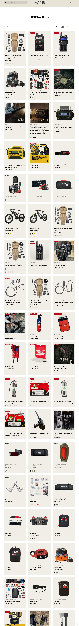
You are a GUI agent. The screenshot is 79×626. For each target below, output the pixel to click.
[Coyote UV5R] (34, 307)
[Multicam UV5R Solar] (57, 235)
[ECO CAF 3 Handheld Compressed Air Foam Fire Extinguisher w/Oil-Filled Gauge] (64, 388)
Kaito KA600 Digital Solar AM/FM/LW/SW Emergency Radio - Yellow (15, 166)
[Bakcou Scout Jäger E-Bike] (15, 215)
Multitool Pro (8, 499)
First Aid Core (57, 601)
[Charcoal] (8, 97)
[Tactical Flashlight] (39, 588)
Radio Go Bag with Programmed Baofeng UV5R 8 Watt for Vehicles (39, 301)
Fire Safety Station (9, 366)
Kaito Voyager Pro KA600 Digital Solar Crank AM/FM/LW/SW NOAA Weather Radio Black (63, 128)
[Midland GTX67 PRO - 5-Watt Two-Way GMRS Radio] (15, 113)
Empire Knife (8, 533)
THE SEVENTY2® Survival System (12, 601)
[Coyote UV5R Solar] (59, 235)
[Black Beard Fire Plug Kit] (39, 153)
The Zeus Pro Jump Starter (36, 198)
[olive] (32, 97)
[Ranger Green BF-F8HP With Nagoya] (12, 272)
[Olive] (32, 471)
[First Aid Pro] (15, 554)
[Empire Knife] (15, 520)
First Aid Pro (8, 567)
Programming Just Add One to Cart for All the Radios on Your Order (63, 264)
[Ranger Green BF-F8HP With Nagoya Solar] (12, 63)
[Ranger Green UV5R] (37, 307)
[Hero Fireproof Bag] (64, 323)
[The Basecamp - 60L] (64, 554)
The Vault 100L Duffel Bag (60, 499)
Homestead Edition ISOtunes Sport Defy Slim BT (63, 93)
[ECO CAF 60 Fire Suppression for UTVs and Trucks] (39, 388)
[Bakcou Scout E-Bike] (39, 215)
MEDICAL (39, 6)
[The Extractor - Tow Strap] (39, 554)
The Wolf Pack (57, 165)
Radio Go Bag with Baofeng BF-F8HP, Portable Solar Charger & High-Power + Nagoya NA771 (14, 57)
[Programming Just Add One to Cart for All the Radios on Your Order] (64, 251)
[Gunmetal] (34, 471)
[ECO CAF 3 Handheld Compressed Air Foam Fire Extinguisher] (15, 388)
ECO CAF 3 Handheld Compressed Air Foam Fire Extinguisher (14, 402)
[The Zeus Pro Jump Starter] (39, 185)
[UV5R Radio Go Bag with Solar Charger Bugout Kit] (64, 215)
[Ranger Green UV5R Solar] (61, 235)
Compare (58, 26)
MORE (57, 6)
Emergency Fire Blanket (35, 366)
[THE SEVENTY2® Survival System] (15, 588)
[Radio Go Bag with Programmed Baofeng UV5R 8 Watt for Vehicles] (39, 288)
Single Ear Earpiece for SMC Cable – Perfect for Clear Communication (13, 301)
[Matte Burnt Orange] (10, 233)
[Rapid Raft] (64, 453)
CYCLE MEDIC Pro (9, 336)
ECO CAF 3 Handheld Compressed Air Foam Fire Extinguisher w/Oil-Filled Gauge (63, 402)
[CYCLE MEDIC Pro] (15, 323)
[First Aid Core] (64, 588)
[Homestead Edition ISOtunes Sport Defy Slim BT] (64, 79)
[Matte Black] (8, 233)
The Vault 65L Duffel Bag (35, 465)
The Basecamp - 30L (10, 92)
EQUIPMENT (32, 6)
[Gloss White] (12, 233)
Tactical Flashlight (34, 601)
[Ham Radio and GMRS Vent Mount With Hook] (39, 420)
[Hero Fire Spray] (39, 323)
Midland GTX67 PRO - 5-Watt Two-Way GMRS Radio (14, 127)
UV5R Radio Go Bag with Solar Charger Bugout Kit (63, 229)
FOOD (20, 6)
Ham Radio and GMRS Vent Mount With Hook (39, 434)
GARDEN (25, 6)
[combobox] (16, 2)
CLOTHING (51, 6)
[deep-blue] (34, 97)
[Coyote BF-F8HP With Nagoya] (10, 272)
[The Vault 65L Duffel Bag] (39, 453)
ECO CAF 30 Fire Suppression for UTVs (14, 433)
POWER (45, 6)
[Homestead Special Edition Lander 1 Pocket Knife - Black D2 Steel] (64, 354)
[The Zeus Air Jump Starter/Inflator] (64, 185)
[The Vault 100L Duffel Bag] (64, 486)
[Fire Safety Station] (15, 354)
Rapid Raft (56, 465)
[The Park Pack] (39, 520)
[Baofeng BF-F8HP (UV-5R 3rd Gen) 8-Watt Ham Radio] (39, 42)
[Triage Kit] (39, 486)
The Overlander (8, 198)
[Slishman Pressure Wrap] (15, 453)
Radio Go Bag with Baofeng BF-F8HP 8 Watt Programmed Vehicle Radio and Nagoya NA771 (14, 265)
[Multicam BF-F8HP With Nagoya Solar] (8, 63)
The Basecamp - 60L (58, 567)
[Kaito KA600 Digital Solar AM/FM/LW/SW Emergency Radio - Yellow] (15, 153)
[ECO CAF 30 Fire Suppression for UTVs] (15, 420)
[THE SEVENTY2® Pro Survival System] (39, 79)
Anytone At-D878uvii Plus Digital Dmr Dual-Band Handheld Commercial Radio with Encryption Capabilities (39, 265)
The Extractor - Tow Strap (35, 567)
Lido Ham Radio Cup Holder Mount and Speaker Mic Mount (63, 434)
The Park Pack (33, 533)
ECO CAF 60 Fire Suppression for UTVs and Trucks (39, 402)
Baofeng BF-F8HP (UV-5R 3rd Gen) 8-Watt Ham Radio (39, 56)
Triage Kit (32, 499)
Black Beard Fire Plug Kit (35, 165)
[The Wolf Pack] (64, 153)
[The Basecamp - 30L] (15, 79)
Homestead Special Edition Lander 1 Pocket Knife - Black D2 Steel (62, 367)
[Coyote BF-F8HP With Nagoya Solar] (10, 63)
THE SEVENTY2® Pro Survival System (38, 92)
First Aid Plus (57, 533)
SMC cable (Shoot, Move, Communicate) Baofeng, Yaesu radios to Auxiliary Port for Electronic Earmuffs (63, 302)
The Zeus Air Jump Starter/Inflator (62, 198)
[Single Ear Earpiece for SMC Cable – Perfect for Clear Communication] (15, 288)
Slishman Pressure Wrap (10, 465)
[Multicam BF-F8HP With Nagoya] (8, 272)
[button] (74, 2)
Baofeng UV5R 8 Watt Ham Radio (61, 55)
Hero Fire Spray (33, 336)
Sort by (13, 26)
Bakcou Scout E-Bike (34, 228)
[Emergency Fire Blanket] (39, 354)
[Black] (32, 538)
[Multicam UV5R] (32, 307)
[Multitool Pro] (15, 486)
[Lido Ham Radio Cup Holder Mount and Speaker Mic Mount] (64, 420)
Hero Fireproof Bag (58, 336)
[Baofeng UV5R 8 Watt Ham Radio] (64, 42)
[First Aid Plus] (64, 520)
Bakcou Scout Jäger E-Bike (11, 228)
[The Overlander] (15, 185)
